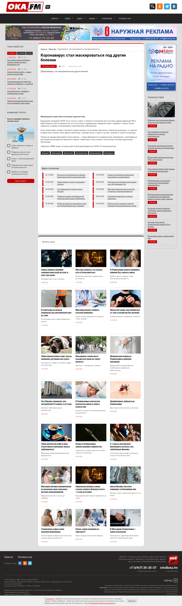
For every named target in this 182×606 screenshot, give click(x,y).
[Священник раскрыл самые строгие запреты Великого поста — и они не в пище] (91, 483)
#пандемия (108, 153)
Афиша (92, 18)
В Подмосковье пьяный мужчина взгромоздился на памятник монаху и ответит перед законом (160, 196)
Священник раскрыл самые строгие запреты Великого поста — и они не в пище (90, 489)
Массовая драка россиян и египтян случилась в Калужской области (121, 190)
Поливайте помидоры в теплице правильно (120, 197)
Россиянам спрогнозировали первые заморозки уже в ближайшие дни (18, 62)
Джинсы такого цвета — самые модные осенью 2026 (19, 73)
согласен (49, 598)
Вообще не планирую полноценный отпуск (20, 172)
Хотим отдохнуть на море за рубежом (22, 146)
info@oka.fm (169, 567)
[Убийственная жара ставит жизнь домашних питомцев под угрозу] (56, 353)
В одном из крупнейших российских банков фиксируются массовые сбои (71, 176)
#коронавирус (95, 153)
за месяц (21, 53)
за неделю (11, 53)
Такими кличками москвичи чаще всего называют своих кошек (20, 102)
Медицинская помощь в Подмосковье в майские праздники (120, 359)
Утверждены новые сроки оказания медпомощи (52, 530)
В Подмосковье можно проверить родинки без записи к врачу (125, 271)
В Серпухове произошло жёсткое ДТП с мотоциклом (160, 158)
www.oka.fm (104, 587)
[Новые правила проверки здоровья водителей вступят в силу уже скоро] (56, 266)
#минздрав (56, 153)
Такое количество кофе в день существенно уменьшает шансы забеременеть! (55, 446)
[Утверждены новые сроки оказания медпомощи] (56, 526)
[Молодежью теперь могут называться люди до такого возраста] (91, 353)
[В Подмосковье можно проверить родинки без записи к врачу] (125, 266)
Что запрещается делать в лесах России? (69, 190)
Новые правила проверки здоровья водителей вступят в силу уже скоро (54, 272)
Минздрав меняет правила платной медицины (87, 311)
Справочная (107, 18)
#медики (45, 153)
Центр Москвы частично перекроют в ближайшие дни (123, 487)
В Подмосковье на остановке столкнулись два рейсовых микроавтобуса (159, 182)
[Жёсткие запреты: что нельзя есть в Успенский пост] (91, 266)
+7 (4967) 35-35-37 (142, 567)
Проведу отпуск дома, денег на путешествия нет (22, 166)
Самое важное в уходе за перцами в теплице (71, 183)
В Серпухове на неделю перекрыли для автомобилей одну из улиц (56, 312)
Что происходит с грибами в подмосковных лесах (18, 92)
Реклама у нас (125, 18)
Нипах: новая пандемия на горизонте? (87, 530)
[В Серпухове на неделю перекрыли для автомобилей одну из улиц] (56, 307)
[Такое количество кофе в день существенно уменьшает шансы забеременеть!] (56, 440)
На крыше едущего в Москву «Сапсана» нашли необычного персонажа (159, 210)
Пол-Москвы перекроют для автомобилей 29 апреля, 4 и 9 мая (56, 402)
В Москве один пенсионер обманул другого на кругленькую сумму (161, 121)
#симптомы (68, 153)
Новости (54, 18)
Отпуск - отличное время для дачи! (23, 159)
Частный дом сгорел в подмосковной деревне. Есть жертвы (159, 224)
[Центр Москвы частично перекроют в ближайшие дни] (125, 483)
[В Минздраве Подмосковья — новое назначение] (125, 526)
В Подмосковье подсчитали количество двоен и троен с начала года (88, 404)
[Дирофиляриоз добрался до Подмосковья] (125, 398)
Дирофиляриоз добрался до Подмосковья (122, 402)
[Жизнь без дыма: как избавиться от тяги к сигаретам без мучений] (125, 307)
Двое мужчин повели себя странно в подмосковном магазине (161, 170)
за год (29, 53)
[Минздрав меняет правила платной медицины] (91, 307)
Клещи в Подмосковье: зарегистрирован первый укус (89, 445)
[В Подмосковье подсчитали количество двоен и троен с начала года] (91, 398)
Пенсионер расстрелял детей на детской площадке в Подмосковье (161, 146)
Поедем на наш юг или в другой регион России (21, 153)
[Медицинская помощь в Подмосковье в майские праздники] (125, 353)
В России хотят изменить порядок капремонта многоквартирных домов (122, 204)
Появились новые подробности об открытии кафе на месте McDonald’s (71, 197)
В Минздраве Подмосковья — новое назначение (123, 530)
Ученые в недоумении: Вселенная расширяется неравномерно (121, 176)
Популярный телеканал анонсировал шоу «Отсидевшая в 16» (122, 183)
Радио (79, 18)
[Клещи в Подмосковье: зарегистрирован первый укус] (91, 440)
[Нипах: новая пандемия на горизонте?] (91, 526)
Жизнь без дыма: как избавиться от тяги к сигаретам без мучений (125, 311)
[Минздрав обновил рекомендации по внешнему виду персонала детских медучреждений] (56, 483)
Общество (52, 49)
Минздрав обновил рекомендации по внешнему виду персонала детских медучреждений (56, 489)
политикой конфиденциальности (102, 603)
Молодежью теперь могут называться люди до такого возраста (88, 359)
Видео (67, 18)
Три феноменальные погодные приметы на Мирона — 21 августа (20, 82)
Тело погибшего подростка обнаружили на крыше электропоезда (158, 134)
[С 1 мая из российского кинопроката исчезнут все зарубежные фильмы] (125, 440)
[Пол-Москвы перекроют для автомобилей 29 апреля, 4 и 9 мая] (56, 398)
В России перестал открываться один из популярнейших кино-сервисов (71, 204)
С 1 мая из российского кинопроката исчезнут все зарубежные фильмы (121, 446)
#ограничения (81, 153)
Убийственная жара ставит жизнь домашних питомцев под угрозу (56, 357)
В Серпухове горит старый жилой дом (161, 237)
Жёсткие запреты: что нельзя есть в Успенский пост (89, 271)
